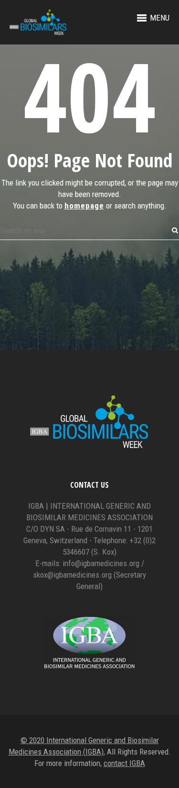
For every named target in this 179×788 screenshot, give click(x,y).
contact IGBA (124, 763)
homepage (84, 205)
